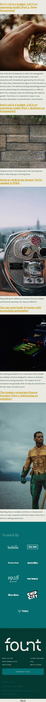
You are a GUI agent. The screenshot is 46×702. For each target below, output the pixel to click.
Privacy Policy (8, 682)
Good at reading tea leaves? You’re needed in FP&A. (21, 181)
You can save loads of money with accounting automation (20, 308)
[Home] (12, 5)
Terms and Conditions (12, 686)
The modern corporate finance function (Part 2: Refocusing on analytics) (19, 395)
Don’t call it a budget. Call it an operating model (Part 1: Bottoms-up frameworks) (22, 108)
